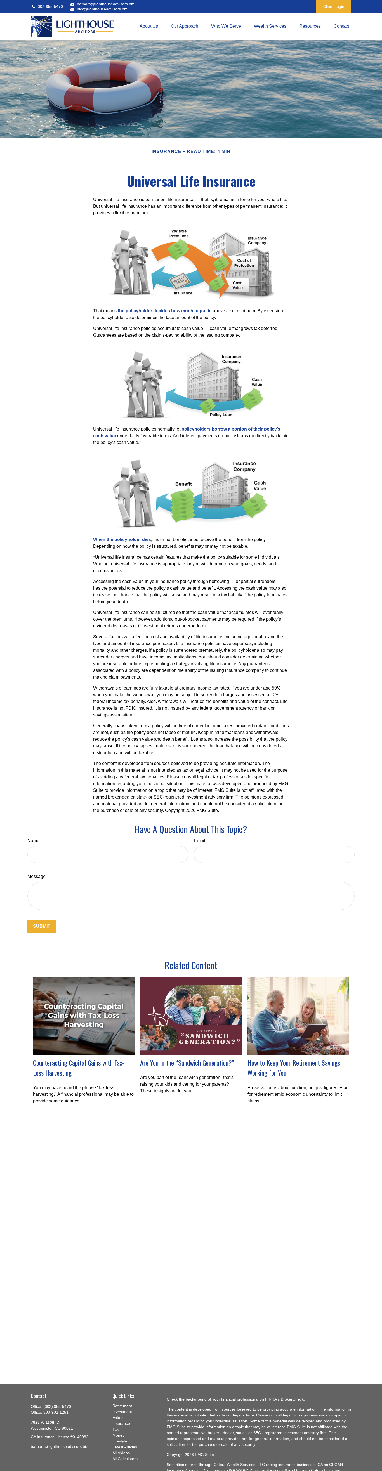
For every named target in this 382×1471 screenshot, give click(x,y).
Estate (118, 1417)
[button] (148, 26)
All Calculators (125, 1458)
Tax (115, 1429)
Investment (122, 1411)
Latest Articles (124, 1447)
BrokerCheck (292, 1399)
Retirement (122, 1406)
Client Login (333, 6)
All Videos (121, 1453)
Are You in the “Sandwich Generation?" (187, 1062)
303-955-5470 (50, 6)
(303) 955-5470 (57, 1406)
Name (33, 840)
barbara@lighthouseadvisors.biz (102, 4)
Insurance (121, 1423)
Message (36, 876)
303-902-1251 (56, 1412)
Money (118, 1435)
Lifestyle (119, 1441)
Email (199, 840)
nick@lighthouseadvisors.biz (102, 9)
